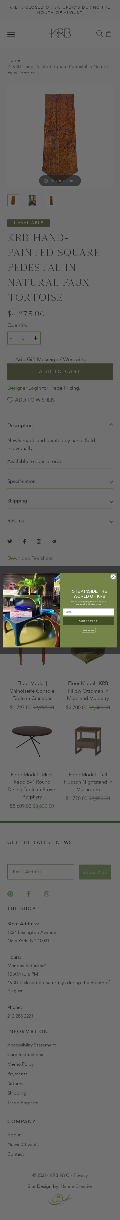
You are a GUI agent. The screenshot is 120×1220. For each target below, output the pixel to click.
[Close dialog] (113, 576)
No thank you (88, 630)
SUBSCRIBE (88, 621)
